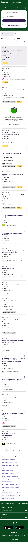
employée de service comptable (10, 465)
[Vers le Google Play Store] (19, 527)
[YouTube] (10, 523)
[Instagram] (13, 523)
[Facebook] (7, 523)
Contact (11, 535)
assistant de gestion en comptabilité (11, 479)
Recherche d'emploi (7, 34)
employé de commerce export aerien (11, 487)
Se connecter (16, 2)
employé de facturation (7, 470)
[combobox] (14, 12)
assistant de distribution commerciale (11, 495)
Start (2, 503)
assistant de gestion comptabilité (10, 476)
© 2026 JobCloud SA (20, 535)
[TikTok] (16, 523)
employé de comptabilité (8, 473)
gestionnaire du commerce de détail (11, 484)
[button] (14, 7)
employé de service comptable (9, 462)
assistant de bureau (7, 481)
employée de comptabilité (8, 498)
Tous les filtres (14, 25)
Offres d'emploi (9, 503)
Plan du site (5, 535)
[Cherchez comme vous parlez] (25, 7)
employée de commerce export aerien (11, 492)
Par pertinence (19, 42)
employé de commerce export (9, 467)
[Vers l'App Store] (8, 527)
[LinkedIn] (19, 523)
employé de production (7, 490)
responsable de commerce (8, 459)
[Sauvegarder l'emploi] (24, 48)
